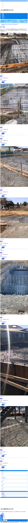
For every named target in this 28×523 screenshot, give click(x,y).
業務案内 (3, 513)
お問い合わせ (3, 516)
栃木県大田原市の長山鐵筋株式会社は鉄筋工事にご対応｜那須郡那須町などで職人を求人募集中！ (13, 511)
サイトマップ (5, 7)
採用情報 (4, 4)
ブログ (4, 6)
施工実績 (4, 3)
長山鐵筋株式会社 (4, 80)
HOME (3, 13)
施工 (1, 76)
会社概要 (3, 16)
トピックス (3, 144)
